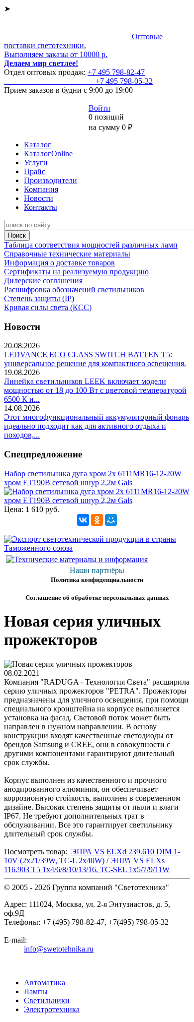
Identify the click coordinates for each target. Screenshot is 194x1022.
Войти (99, 108)
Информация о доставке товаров (59, 262)
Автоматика (44, 982)
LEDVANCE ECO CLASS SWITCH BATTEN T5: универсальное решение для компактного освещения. (95, 359)
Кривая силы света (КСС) (48, 307)
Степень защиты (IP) (39, 298)
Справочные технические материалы (67, 254)
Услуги (36, 162)
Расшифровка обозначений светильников (74, 289)
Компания (41, 189)
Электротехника (52, 1009)
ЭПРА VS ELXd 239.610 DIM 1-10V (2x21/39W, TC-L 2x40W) (92, 856)
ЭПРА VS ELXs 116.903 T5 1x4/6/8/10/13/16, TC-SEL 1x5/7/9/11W (87, 865)
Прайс (34, 171)
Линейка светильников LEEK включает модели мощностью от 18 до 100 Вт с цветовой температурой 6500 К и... (95, 390)
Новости (38, 198)
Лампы (36, 991)
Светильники (47, 1000)
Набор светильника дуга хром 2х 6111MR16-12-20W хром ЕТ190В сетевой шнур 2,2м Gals (93, 478)
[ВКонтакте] (83, 520)
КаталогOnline (48, 153)
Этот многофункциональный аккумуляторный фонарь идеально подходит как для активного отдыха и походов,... (96, 426)
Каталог (37, 144)
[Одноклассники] (97, 520)
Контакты (40, 207)
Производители (50, 180)
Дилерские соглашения (43, 280)
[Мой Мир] (111, 520)
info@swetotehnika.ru (59, 949)
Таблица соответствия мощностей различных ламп (91, 245)
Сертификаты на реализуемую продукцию (76, 271)
